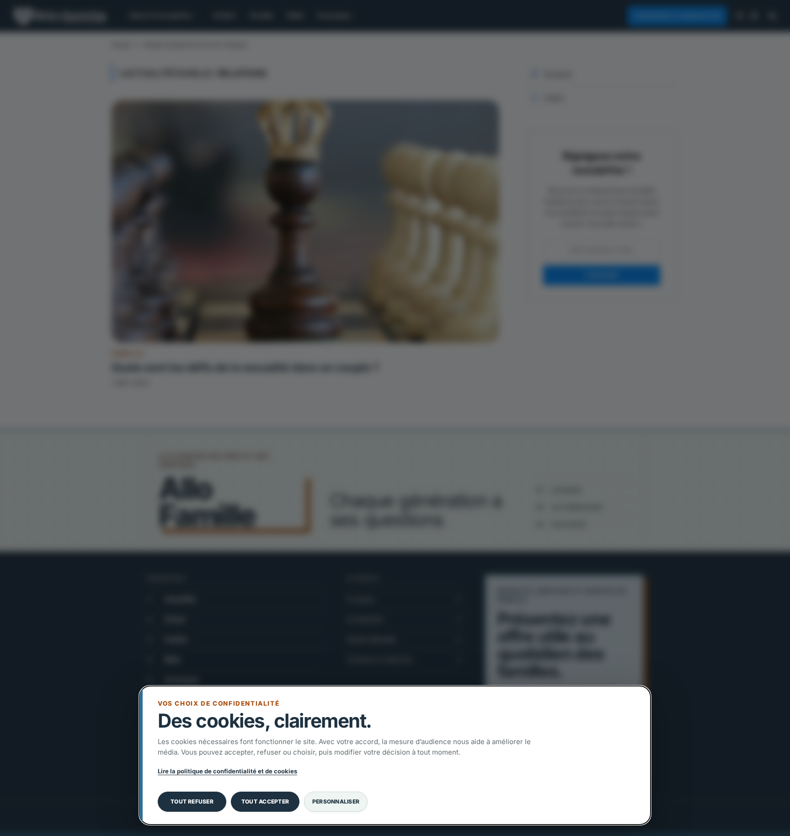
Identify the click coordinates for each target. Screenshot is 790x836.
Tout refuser (192, 801)
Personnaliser (335, 801)
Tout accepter (265, 801)
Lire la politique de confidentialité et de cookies (227, 771)
